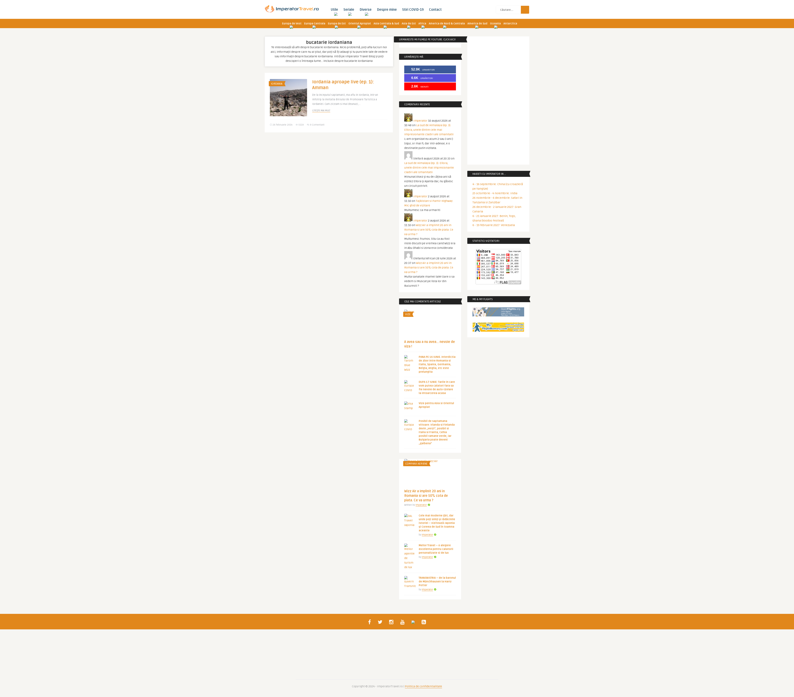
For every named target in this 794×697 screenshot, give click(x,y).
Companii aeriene (416, 463)
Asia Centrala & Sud (386, 23)
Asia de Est (409, 23)
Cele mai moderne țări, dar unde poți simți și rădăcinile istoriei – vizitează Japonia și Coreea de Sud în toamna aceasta (437, 523)
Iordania (276, 83)
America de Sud (477, 23)
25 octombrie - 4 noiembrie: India (494, 193)
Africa (422, 23)
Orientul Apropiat (359, 23)
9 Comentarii (317, 124)
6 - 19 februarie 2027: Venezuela (493, 225)
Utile (334, 10)
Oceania (495, 23)
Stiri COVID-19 (413, 10)
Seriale (348, 10)
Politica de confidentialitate (423, 686)
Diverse (366, 10)
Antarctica (510, 23)
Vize (407, 314)
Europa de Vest (291, 23)
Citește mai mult (321, 110)
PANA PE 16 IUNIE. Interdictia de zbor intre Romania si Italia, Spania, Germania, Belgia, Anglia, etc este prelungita (437, 364)
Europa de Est (337, 23)
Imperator (420, 120)
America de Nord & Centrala (447, 23)
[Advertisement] (329, 167)
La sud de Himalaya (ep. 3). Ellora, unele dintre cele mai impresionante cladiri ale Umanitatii (428, 129)
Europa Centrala (314, 23)
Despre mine (387, 10)
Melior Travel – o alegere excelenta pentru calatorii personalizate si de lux (436, 549)
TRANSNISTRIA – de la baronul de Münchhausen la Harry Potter (437, 581)
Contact (435, 10)
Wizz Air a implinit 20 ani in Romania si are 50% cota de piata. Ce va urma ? (428, 229)
